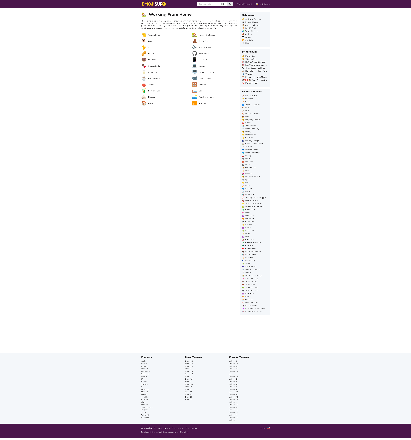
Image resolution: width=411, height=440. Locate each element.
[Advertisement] (205, 338)
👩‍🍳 (263, 4)
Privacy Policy (146, 428)
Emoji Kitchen (191, 428)
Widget (167, 428)
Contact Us (158, 428)
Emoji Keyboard (178, 428)
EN (222, 4)
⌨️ (244, 4)
